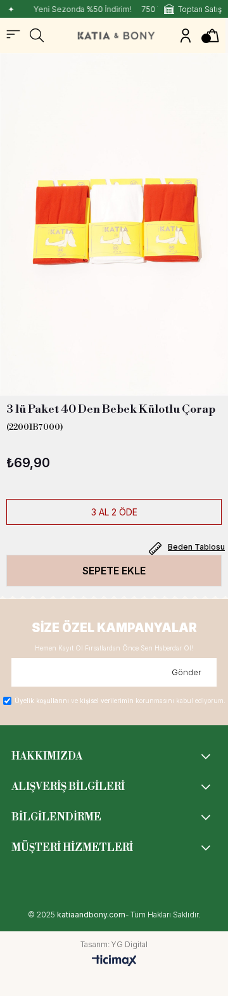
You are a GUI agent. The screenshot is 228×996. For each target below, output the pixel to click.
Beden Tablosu (196, 547)
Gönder (186, 672)
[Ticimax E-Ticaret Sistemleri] (114, 961)
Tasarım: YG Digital (114, 944)
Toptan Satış (200, 9)
